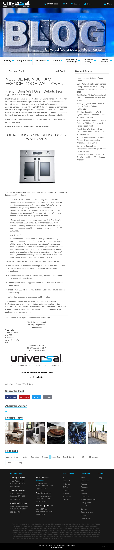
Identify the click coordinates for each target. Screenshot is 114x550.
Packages (84, 487)
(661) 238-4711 (15, 512)
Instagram (66, 484)
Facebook (66, 481)
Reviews (84, 493)
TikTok (65, 487)
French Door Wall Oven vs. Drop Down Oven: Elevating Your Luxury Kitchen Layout (90, 132)
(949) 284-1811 (41, 489)
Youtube (66, 490)
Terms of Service (87, 512)
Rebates (84, 484)
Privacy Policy (86, 503)
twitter (40, 377)
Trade (83, 490)
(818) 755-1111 (15, 486)
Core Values (85, 481)
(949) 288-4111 (41, 514)
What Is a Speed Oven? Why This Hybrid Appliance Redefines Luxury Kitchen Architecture (91, 115)
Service (83, 515)
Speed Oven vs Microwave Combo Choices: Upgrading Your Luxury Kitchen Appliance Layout (90, 140)
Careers (84, 509)
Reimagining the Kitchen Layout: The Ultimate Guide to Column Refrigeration (91, 106)
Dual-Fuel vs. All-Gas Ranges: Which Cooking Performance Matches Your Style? (91, 98)
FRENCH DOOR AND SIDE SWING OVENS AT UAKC (27, 126)
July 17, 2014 (10, 384)
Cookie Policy (85, 506)
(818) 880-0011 (15, 499)
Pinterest (66, 493)
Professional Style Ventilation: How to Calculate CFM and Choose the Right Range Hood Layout (91, 123)
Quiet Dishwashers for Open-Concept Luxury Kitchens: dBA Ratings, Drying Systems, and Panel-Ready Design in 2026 (92, 88)
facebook (34, 377)
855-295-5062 (78, 530)
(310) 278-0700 (41, 502)
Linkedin (66, 499)
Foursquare (67, 496)
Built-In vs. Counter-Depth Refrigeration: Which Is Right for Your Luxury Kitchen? (91, 149)
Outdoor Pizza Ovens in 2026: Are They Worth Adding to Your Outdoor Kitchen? (91, 157)
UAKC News (28, 384)
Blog (19, 384)
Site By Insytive (105, 546)
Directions (40, 480)
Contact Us (85, 496)
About (83, 478)
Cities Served (85, 518)
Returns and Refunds (88, 499)
